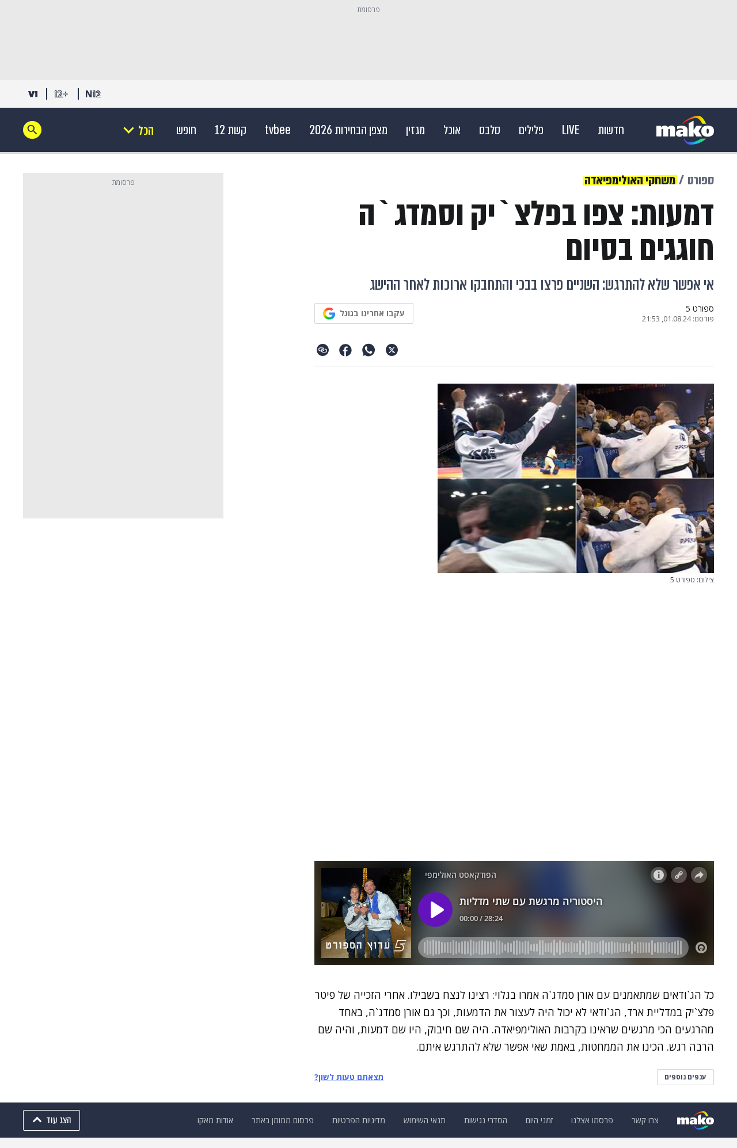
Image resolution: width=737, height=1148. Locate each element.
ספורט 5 (700, 309)
